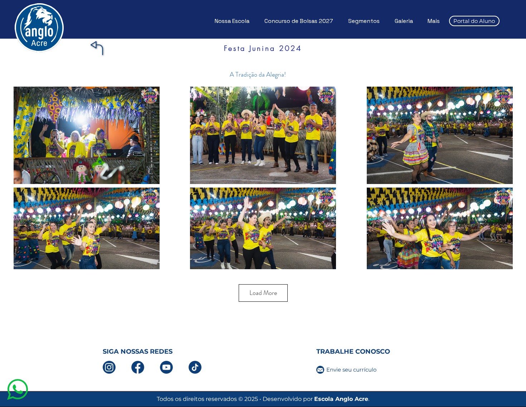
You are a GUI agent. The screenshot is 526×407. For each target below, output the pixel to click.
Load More (263, 292)
